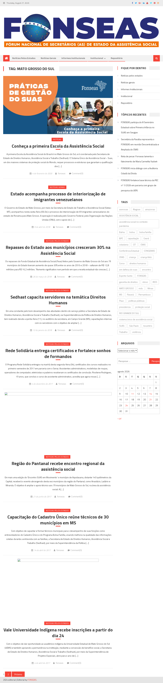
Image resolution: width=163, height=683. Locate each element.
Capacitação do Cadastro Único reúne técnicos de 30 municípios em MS (58, 520)
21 (150, 399)
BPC (121, 238)
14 (150, 393)
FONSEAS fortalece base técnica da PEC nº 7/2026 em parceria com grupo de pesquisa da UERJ (139, 185)
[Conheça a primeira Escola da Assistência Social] (58, 105)
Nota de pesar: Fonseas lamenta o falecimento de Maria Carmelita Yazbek (139, 159)
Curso (122, 263)
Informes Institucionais (73, 58)
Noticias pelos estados (57, 240)
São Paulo (134, 325)
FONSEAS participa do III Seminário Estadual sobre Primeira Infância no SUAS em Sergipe (137, 127)
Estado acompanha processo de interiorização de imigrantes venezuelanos (58, 197)
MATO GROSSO (126, 288)
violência (136, 332)
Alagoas (136, 209)
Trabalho (123, 332)
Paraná (130, 294)
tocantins (147, 325)
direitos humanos (137, 263)
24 (126, 405)
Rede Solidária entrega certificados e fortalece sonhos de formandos (58, 353)
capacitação (133, 238)
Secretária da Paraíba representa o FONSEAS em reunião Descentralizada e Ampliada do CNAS (140, 144)
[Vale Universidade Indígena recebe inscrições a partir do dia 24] (58, 588)
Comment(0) (77, 173)
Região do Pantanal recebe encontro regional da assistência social (58, 466)
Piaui (121, 300)
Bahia (122, 232)
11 (132, 393)
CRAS (121, 257)
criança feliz (146, 257)
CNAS (143, 244)
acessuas (123, 209)
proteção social (142, 307)
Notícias (57, 139)
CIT (134, 244)
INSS (155, 282)
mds (141, 288)
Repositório (117, 58)
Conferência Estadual (129, 250)
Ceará (146, 238)
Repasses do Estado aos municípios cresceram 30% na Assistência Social (58, 250)
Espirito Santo (125, 275)
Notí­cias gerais (48, 58)
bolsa (132, 232)
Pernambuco (144, 294)
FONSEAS (141, 275)
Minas (150, 288)
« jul (119, 418)
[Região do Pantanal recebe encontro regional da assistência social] (58, 421)
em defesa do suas (128, 269)
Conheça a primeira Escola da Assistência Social (58, 146)
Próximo (18, 674)
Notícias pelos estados (23, 58)
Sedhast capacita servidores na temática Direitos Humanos (58, 300)
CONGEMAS (149, 250)
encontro (146, 269)
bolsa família (145, 232)
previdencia (125, 307)
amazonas (150, 209)
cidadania (123, 244)
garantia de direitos (128, 282)
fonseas (61, 173)
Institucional (96, 58)
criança (132, 257)
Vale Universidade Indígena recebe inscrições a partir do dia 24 (58, 633)
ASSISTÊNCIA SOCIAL (128, 215)
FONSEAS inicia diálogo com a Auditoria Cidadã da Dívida (139, 171)
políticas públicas (136, 300)
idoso (145, 282)
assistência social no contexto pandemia (133, 223)
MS (120, 294)
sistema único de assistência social (135, 319)
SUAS (121, 325)
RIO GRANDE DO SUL (129, 313)
